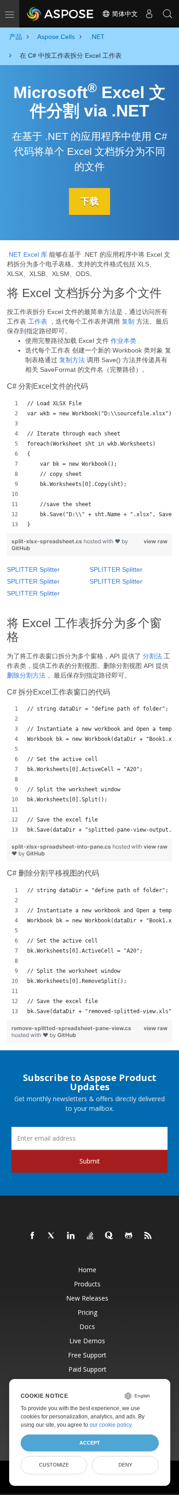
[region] (89, 464)
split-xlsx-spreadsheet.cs (47, 541)
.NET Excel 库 (27, 254)
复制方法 (72, 360)
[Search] (167, 14)
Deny (125, 1464)
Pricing (87, 1312)
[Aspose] (60, 14)
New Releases (87, 1298)
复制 (128, 321)
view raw (156, 541)
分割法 (152, 656)
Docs (87, 1326)
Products (87, 1284)
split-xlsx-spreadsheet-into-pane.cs (61, 846)
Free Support (87, 1355)
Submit (89, 1161)
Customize (54, 1464)
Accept (89, 1442)
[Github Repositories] (129, 1236)
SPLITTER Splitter (33, 569)
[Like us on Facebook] (33, 1236)
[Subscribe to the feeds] (148, 1236)
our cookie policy (110, 1425)
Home (87, 1269)
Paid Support (87, 1369)
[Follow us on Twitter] (52, 1236)
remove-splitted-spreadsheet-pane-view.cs (71, 1028)
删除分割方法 (26, 675)
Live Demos (87, 1340)
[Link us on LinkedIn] (71, 1236)
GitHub (20, 548)
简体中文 (124, 13)
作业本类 (123, 340)
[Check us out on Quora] (110, 1236)
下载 (89, 201)
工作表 (37, 321)
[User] (149, 14)
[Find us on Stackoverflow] (90, 1236)
